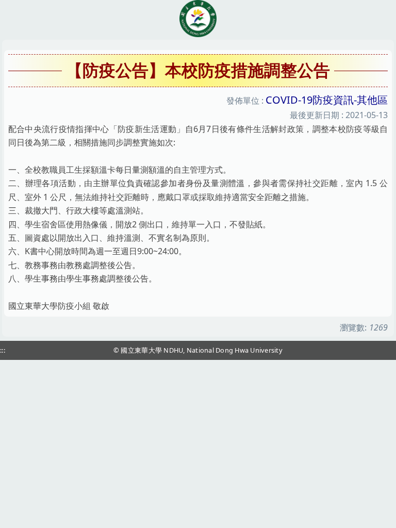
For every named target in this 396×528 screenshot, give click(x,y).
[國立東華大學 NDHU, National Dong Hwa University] (198, 18)
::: (2, 350)
